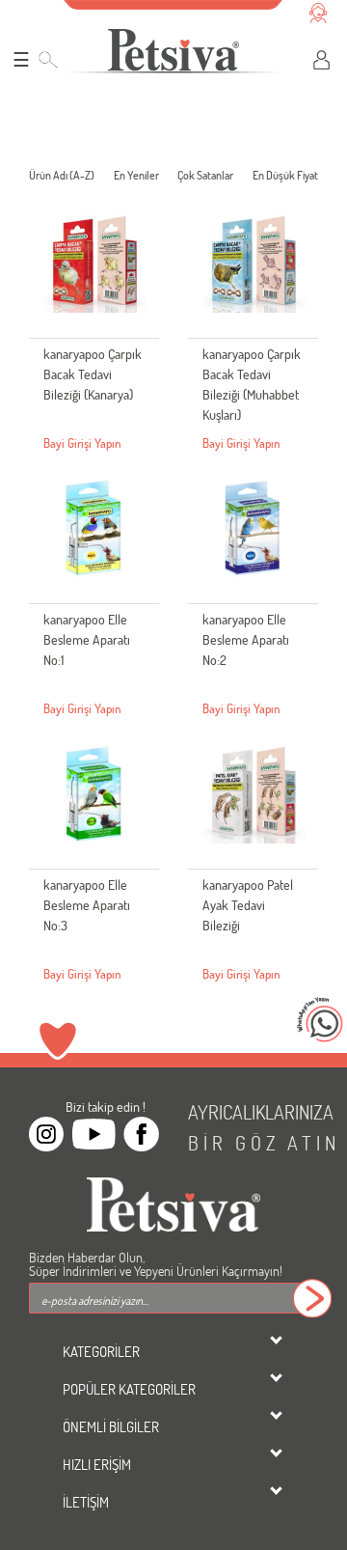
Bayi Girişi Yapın (82, 443)
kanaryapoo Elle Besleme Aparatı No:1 (86, 639)
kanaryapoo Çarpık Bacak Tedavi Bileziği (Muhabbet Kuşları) (251, 384)
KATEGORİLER (101, 1351)
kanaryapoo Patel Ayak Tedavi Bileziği (247, 904)
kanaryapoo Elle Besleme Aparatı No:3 (86, 904)
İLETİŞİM (86, 1501)
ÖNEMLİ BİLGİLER (111, 1426)
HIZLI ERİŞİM (97, 1464)
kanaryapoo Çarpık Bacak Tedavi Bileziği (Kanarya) (92, 374)
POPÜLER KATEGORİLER (129, 1388)
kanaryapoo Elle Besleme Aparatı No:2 (245, 639)
